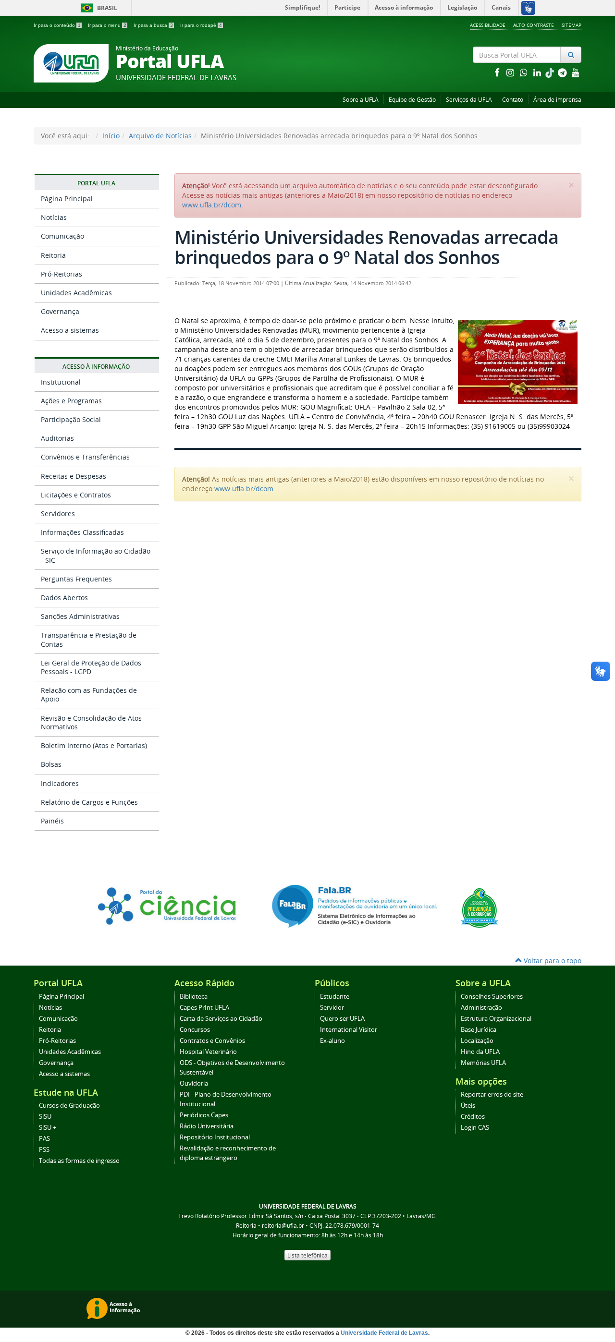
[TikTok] (550, 72)
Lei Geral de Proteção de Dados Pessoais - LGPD (91, 667)
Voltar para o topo (551, 960)
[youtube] (575, 72)
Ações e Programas (71, 400)
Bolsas (51, 764)
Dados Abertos (64, 597)
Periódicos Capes (204, 1115)
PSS (44, 1150)
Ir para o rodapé (201, 25)
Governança (60, 311)
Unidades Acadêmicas (76, 292)
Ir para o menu (107, 25)
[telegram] (563, 72)
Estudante (334, 996)
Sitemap (571, 25)
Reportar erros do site (492, 1094)
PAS (44, 1139)
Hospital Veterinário (208, 1052)
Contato (512, 100)
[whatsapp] (524, 72)
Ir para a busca (153, 25)
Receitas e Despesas (73, 476)
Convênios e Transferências (85, 456)
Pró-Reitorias (61, 273)
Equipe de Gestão (412, 100)
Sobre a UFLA (361, 100)
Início (111, 135)
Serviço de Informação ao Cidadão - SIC (95, 555)
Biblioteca (194, 996)
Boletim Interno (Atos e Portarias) (94, 745)
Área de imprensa (557, 100)
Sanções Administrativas (80, 616)
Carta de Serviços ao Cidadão (221, 1019)
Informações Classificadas (82, 532)
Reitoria (53, 255)
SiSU (45, 1116)
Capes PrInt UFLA (204, 1007)
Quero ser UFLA (342, 1019)
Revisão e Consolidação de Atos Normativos (91, 722)
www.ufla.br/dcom (211, 204)
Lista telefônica (307, 1255)
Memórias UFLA (483, 1063)
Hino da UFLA (480, 1052)
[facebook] (497, 72)
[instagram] (511, 72)
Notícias (54, 217)
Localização (477, 1041)
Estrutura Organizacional (496, 1019)
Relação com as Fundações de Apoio (89, 694)
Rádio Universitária (207, 1126)
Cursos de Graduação (69, 1105)
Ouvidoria (194, 1083)
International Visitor (348, 1030)
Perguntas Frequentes (76, 578)
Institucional (61, 382)
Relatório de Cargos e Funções (89, 802)
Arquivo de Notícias (160, 135)
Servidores (58, 513)
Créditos (473, 1116)
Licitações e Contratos (76, 494)
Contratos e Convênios (212, 1041)
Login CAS (475, 1128)
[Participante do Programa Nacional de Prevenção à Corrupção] (479, 907)
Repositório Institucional (215, 1137)
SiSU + (47, 1128)
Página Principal (67, 198)
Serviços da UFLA (469, 100)
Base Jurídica (478, 1030)
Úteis (468, 1105)
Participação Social (71, 419)
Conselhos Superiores (492, 996)
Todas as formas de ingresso (79, 1161)
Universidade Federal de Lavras (384, 1333)
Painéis (52, 820)
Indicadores (60, 783)
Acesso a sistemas (70, 330)
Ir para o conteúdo (57, 25)
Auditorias (57, 438)
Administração (481, 1007)
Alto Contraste (533, 25)
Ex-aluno (332, 1041)
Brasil (97, 8)
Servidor (332, 1007)
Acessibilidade (487, 25)
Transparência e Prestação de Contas (88, 639)
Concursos (195, 1030)
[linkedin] (538, 72)
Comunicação (62, 236)
